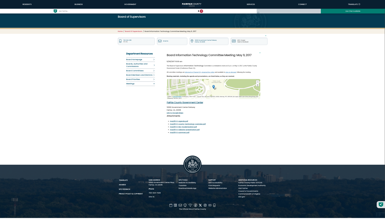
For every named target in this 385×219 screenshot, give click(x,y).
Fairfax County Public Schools (250, 182)
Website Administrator (217, 188)
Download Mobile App (187, 188)
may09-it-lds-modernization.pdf (183, 127)
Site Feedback (124, 189)
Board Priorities (133, 79)
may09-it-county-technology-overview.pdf (188, 124)
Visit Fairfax (243, 188)
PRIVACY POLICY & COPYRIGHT (131, 194)
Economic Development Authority (252, 185)
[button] (27, 4)
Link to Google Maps (175, 113)
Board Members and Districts (139, 75)
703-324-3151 (127, 40)
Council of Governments (248, 191)
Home (120, 31)
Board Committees (135, 70)
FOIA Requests (214, 185)
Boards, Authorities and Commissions (136, 65)
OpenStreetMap (177, 96)
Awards (122, 185)
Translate (123, 180)
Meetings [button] (130, 83)
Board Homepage (134, 59)
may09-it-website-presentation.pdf (185, 130)
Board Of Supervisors (133, 31)
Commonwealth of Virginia (249, 194)
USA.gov (241, 197)
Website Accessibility (187, 182)
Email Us (165, 41)
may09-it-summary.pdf (179, 132)
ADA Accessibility (215, 182)
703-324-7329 (155, 193)
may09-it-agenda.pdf (179, 121)
